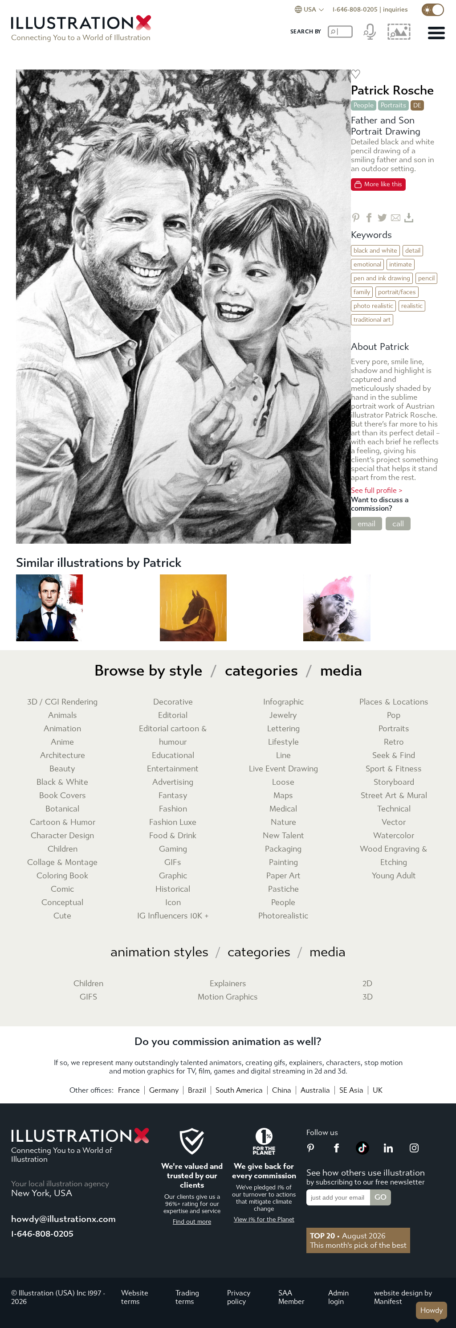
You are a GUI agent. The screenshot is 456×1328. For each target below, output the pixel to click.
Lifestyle (283, 742)
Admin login (338, 1297)
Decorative (173, 702)
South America (239, 1090)
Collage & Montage (62, 862)
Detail (412, 250)
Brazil (197, 1090)
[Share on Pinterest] (355, 217)
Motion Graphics (228, 997)
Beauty (62, 769)
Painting (283, 862)
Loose (283, 782)
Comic (62, 889)
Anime (62, 742)
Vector (394, 822)
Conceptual (62, 902)
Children (62, 849)
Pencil (426, 278)
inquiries (395, 9)
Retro (394, 742)
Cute (62, 916)
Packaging (283, 849)
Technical (394, 809)
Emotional (367, 264)
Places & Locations (393, 702)
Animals (62, 715)
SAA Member (291, 1297)
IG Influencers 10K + (173, 916)
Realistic (412, 306)
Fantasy (173, 795)
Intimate (400, 264)
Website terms (134, 1297)
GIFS (88, 997)
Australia (315, 1090)
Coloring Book (62, 876)
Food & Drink (172, 835)
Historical (172, 889)
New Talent (283, 835)
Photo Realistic (373, 306)
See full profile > (377, 490)
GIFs (172, 862)
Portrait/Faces (397, 292)
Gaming (173, 849)
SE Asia (351, 1090)
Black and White (375, 250)
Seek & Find (393, 755)
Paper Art (283, 876)
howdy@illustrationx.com (63, 1219)
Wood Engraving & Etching (394, 855)
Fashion (173, 809)
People (364, 105)
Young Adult (394, 876)
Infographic (283, 702)
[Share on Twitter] (382, 217)
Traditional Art (372, 320)
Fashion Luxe (172, 822)
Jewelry (283, 715)
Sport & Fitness (394, 769)
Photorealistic (283, 916)
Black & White (62, 782)
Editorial (172, 715)
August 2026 (348, 1235)
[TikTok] (362, 1152)
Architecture (62, 755)
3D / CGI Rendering (62, 702)
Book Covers (62, 795)
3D (367, 997)
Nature (283, 822)
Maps (283, 795)
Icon (173, 902)
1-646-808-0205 (355, 9)
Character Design (62, 835)
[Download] (409, 217)
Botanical (62, 809)
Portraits (393, 105)
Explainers (228, 983)
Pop (393, 715)
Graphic (173, 876)
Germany (164, 1090)
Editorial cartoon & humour (173, 735)
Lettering (283, 729)
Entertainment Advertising (173, 775)
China (281, 1090)
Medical (283, 809)
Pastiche (283, 889)
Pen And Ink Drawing (382, 278)
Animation (62, 729)
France (129, 1090)
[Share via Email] (395, 217)
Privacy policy (238, 1297)
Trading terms (187, 1297)
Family (362, 292)
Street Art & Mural (394, 795)
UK (378, 1090)
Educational (173, 755)
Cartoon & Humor (62, 822)
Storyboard (394, 782)
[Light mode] (433, 9)
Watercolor (393, 835)
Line (283, 755)
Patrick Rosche (392, 90)
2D (367, 983)
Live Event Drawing (283, 769)
